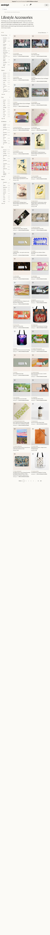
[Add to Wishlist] (15, 36)
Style (2, 147)
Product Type (4, 35)
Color (2, 97)
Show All (3, 67)
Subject (3, 70)
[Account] (24, 5)
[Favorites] (27, 5)
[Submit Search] (2, 9)
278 (38, 480)
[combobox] (25, 9)
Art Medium (3, 121)
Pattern (2, 179)
